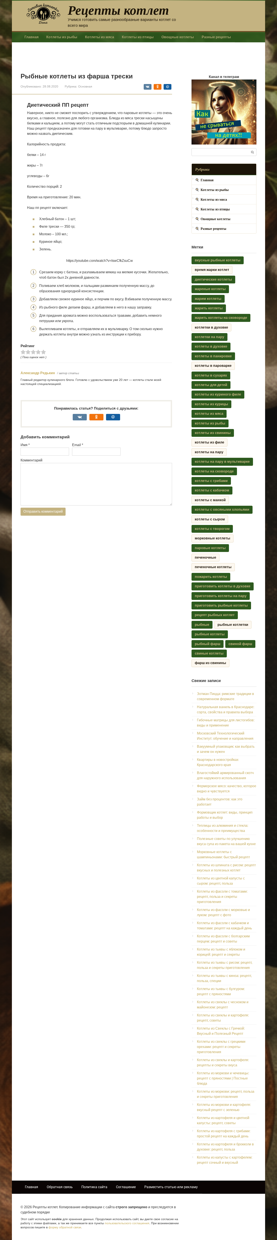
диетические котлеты (213, 279)
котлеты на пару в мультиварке (222, 461)
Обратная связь (60, 1187)
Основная (85, 86)
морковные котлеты (212, 538)
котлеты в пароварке (213, 365)
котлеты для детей (211, 385)
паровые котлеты (210, 548)
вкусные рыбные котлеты (217, 260)
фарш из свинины (210, 663)
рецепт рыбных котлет (215, 615)
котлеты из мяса (209, 413)
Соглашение (126, 1187)
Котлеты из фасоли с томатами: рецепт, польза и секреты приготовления (222, 897)
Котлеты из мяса (99, 37)
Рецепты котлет (118, 10)
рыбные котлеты (210, 634)
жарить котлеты (209, 308)
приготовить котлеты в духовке (222, 586)
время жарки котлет (212, 270)
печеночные (205, 557)
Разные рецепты (216, 37)
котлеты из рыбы (210, 423)
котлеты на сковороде (214, 471)
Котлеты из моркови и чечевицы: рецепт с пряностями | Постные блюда (223, 1078)
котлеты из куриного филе (218, 394)
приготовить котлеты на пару (220, 596)
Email (77, 445)
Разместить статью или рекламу (171, 1187)
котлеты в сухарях (211, 375)
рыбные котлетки (232, 624)
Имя (25, 445)
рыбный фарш (207, 644)
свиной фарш (240, 644)
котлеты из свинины (213, 433)
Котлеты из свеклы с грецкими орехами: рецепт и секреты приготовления (221, 1047)
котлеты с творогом (212, 529)
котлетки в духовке (211, 327)
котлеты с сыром (210, 519)
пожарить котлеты (211, 577)
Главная (31, 37)
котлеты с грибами (211, 481)
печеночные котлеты (213, 567)
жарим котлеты (208, 298)
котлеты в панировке (213, 356)
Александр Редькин (38, 373)
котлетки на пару (209, 337)
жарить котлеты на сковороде (221, 318)
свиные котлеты (209, 653)
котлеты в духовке (211, 346)
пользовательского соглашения (127, 1223)
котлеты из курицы (211, 404)
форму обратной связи (64, 1227)
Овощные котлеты (177, 37)
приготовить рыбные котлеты (221, 605)
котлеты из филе (209, 442)
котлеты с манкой (210, 500)
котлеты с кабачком (212, 490)
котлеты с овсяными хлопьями (222, 509)
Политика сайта (94, 1187)
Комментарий (31, 460)
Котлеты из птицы (138, 37)
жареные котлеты (210, 289)
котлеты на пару (209, 452)
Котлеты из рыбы (61, 37)
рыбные (202, 624)
